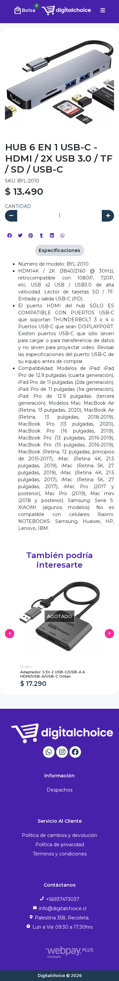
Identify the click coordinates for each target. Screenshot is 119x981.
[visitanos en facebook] (75, 752)
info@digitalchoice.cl (62, 908)
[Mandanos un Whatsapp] (49, 752)
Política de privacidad (59, 845)
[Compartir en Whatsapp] (62, 235)
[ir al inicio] (62, 733)
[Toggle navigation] (102, 11)
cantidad (18, 206)
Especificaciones (59, 250)
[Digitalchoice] (57, 10)
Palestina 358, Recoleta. (62, 918)
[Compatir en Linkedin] (52, 235)
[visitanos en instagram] (62, 752)
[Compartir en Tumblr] (41, 235)
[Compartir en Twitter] (20, 235)
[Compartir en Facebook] (9, 235)
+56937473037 (62, 899)
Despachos (59, 790)
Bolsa (26, 10)
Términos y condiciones (60, 854)
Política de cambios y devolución (59, 835)
